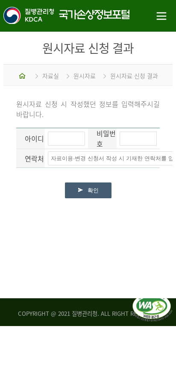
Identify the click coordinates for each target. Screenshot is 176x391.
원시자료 (84, 75)
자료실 (50, 75)
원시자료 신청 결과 (134, 75)
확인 (93, 190)
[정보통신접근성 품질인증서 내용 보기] (152, 298)
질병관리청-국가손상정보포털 (44, 16)
